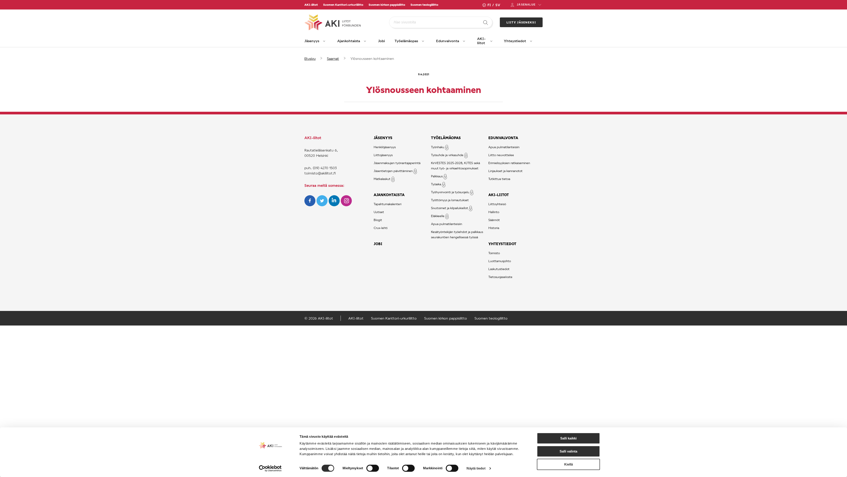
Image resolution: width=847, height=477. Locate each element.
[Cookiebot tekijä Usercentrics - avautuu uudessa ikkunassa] (270, 468)
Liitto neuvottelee (501, 155)
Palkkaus (437, 176)
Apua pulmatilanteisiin (446, 224)
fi (489, 5)
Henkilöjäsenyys (385, 147)
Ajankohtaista (348, 41)
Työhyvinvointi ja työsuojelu (450, 192)
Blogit (378, 220)
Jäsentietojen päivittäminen (393, 171)
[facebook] (310, 205)
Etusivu (310, 58)
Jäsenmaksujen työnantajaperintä (397, 163)
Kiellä (568, 464)
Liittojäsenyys (383, 155)
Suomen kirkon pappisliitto (387, 4)
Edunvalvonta (447, 41)
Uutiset (379, 212)
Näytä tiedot (476, 468)
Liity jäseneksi (521, 22)
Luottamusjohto (499, 261)
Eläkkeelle (437, 216)
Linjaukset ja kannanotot (505, 171)
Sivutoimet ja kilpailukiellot (449, 208)
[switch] (372, 468)
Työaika (436, 184)
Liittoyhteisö (497, 204)
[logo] (346, 22)
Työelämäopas (406, 41)
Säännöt (494, 220)
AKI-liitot (311, 4)
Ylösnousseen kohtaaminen (372, 58)
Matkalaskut (382, 179)
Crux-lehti (381, 228)
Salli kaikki (568, 438)
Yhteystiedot (515, 41)
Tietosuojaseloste (500, 277)
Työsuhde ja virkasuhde (447, 155)
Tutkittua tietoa (499, 179)
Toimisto (494, 253)
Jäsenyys (311, 41)
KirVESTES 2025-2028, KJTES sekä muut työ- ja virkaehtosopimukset (455, 165)
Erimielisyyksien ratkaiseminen (509, 163)
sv (497, 5)
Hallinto (493, 212)
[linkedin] (335, 205)
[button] (324, 41)
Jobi (381, 41)
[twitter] (323, 205)
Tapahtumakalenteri (387, 204)
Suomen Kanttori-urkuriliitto (343, 4)
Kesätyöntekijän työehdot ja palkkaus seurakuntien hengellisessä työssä (457, 234)
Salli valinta (568, 451)
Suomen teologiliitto (424, 4)
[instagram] (346, 205)
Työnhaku (437, 147)
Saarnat (333, 58)
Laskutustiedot (499, 269)
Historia (493, 228)
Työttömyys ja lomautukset (450, 200)
